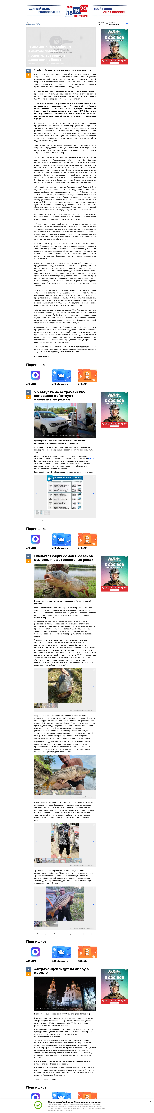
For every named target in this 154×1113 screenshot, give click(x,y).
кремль (54, 1079)
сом (81, 934)
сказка (46, 1079)
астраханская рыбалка (68, 934)
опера (37, 1079)
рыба (46, 934)
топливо (53, 521)
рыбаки (55, 934)
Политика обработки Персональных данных (75, 1102)
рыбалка (38, 934)
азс (37, 521)
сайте (91, 458)
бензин (44, 521)
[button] (93, 493)
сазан (88, 934)
